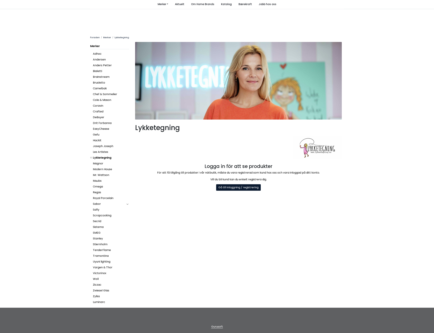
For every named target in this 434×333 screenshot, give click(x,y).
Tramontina (101, 256)
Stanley (98, 238)
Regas (97, 192)
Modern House (102, 169)
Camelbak (100, 88)
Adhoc (97, 54)
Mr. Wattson (101, 175)
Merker (95, 46)
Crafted (98, 111)
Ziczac (97, 285)
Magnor (98, 163)
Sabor (97, 204)
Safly (96, 210)
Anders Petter (102, 65)
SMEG (97, 233)
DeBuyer (98, 117)
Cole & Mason (102, 100)
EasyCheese (101, 129)
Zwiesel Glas (101, 290)
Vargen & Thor (102, 267)
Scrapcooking (102, 215)
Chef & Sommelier (105, 94)
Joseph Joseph (103, 146)
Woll (96, 279)
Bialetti (97, 71)
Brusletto (99, 83)
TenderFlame (102, 250)
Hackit (97, 140)
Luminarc (99, 302)
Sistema (98, 227)
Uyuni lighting (101, 262)
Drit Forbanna (102, 123)
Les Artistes (100, 152)
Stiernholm (100, 244)
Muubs (97, 181)
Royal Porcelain (103, 198)
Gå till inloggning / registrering (238, 187)
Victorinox (99, 273)
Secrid (97, 221)
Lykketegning (102, 158)
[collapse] (127, 204)
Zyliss (96, 296)
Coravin (98, 106)
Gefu (96, 135)
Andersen (99, 59)
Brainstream (101, 77)
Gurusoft (217, 327)
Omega (98, 186)
